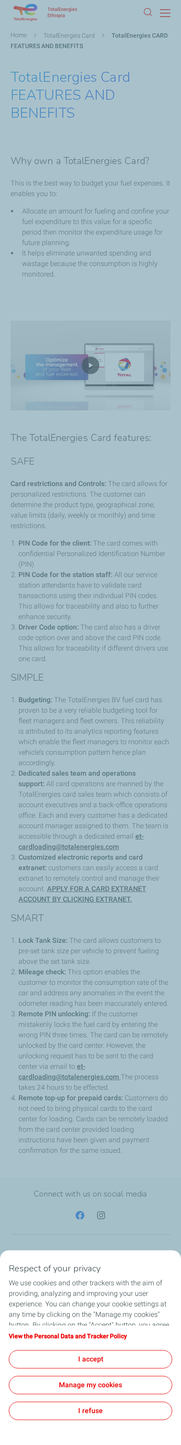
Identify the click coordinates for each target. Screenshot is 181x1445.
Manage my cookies (90, 1385)
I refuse (90, 1411)
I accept (90, 1359)
